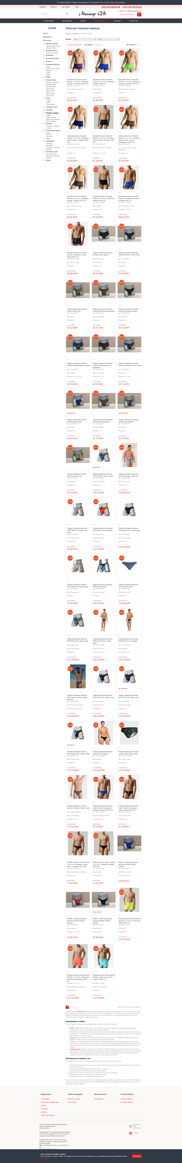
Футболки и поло (52, 152)
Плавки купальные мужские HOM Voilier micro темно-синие (78, 752)
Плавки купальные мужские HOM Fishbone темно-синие (103, 475)
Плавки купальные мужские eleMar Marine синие (77, 421)
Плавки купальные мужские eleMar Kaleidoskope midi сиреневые (102, 365)
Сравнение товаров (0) (74, 45)
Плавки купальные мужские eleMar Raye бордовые (102, 421)
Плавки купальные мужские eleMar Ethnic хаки (77, 310)
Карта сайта (72, 1102)
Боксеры (73, 1038)
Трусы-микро (50, 90)
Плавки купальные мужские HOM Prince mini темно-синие (77, 640)
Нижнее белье (51, 80)
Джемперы (50, 55)
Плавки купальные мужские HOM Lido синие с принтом (128, 475)
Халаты (48, 72)
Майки (48, 77)
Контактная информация (50, 1102)
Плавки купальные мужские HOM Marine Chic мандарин (102, 529)
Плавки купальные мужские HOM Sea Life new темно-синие (102, 641)
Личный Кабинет (127, 1099)
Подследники (50, 104)
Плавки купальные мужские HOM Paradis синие (102, 585)
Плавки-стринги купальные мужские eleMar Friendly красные (76, 920)
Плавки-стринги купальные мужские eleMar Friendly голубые (128, 864)
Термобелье (50, 141)
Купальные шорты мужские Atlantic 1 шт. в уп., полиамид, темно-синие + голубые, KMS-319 (103, 139)
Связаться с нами (74, 1099)
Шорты (48, 74)
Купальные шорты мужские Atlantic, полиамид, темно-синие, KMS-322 (77, 255)
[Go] (67, 14)
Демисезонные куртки (53, 46)
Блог (77, 7)
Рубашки (49, 123)
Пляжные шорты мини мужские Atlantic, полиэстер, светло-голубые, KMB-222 (104, 977)
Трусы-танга (50, 96)
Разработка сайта (137, 1126)
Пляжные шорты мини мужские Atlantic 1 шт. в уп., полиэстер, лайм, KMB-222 (129, 920)
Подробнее (44, 1158)
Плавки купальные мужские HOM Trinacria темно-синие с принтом (77, 697)
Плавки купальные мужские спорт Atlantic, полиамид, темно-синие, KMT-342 (128, 808)
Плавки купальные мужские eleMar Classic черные (102, 254)
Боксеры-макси (51, 84)
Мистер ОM (82, 1011)
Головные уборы (51, 50)
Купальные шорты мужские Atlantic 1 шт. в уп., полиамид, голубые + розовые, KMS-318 (78, 81)
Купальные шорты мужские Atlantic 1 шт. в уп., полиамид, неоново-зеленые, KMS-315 (129, 81)
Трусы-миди (50, 88)
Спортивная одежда (53, 130)
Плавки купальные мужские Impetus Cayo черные (102, 752)
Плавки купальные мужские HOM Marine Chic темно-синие (129, 529)
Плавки (48, 115)
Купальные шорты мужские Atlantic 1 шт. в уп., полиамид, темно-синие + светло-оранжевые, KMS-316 (129, 139)
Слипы (72, 1028)
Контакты (133, 21)
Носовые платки (51, 107)
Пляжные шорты (75, 1049)
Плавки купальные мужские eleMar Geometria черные (128, 310)
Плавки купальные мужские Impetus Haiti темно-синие (128, 752)
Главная (42, 7)
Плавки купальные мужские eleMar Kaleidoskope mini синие (129, 364)
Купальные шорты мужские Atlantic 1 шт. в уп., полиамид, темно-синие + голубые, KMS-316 (78, 139)
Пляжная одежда (52, 113)
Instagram (134, 1133)
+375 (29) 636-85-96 (110, 7)
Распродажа (100, 21)
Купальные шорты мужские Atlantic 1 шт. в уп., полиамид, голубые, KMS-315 (103, 81)
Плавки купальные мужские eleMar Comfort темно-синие (129, 254)
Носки (48, 98)
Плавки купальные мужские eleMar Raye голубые (128, 421)
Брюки (48, 67)
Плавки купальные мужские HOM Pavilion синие (128, 585)
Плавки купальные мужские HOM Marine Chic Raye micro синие (77, 530)
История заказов (127, 1102)
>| (77, 1007)
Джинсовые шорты (52, 58)
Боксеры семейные (52, 82)
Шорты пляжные (51, 121)
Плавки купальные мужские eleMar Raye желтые (77, 475)
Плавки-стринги (51, 117)
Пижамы (48, 71)
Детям (83, 21)
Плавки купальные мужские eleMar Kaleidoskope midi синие (78, 364)
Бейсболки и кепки (52, 53)
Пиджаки (49, 110)
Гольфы (48, 101)
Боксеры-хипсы (51, 86)
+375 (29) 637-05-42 (132, 7)
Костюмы (49, 135)
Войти (121, 11)
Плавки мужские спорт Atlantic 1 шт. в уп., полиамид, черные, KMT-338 (104, 864)
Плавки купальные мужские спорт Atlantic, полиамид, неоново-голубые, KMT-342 (103, 808)
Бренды (117, 21)
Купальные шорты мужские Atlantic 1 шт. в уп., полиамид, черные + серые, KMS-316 (78, 198)
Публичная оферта (48, 1115)
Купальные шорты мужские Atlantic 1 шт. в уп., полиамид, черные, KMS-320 (103, 198)
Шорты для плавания (53, 119)
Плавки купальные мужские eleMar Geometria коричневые (104, 310)
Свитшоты (49, 137)
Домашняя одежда (53, 64)
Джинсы (49, 61)
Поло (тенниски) (51, 154)
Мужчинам (49, 21)
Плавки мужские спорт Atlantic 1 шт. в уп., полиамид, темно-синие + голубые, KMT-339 (78, 864)
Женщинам (67, 21)
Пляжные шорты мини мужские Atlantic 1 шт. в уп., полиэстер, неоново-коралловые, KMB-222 (78, 978)
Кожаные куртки (51, 48)
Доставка (66, 7)
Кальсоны (49, 143)
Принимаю (137, 1156)
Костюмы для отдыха (53, 69)
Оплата (53, 7)
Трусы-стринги (50, 94)
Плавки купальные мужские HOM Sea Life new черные (128, 640)
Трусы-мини (50, 92)
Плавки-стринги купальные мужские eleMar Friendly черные (102, 920)
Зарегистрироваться (134, 11)
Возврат (44, 1112)
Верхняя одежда (52, 44)
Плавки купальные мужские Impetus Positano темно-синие (78, 807)
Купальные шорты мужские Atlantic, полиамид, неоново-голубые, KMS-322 (129, 198)
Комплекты (49, 145)
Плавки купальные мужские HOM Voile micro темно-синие (103, 696)
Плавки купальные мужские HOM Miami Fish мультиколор (77, 585)
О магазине (45, 1099)
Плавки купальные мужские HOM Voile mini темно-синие (128, 696)
